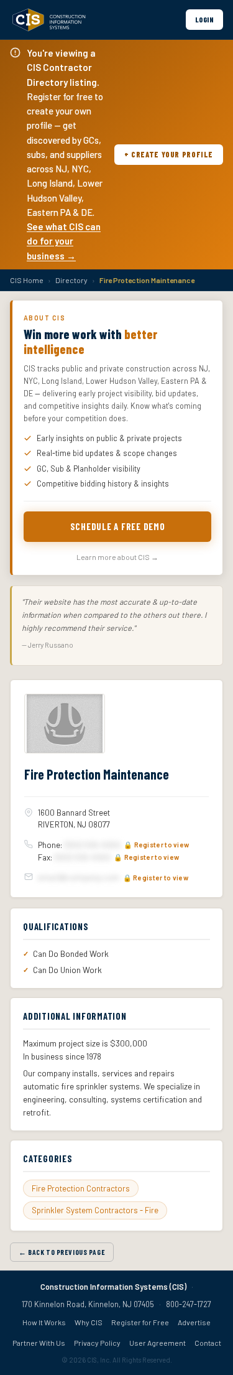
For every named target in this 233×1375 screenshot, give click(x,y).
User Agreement (157, 1342)
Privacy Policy (97, 1342)
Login (204, 19)
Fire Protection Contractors (81, 1188)
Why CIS (89, 1322)
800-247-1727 (188, 1304)
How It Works (44, 1322)
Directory (71, 280)
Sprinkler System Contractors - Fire (95, 1210)
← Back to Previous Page (62, 1251)
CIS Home (26, 280)
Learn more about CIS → (117, 556)
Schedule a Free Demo (117, 526)
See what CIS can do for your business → (64, 241)
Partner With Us (38, 1342)
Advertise (194, 1322)
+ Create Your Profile (168, 154)
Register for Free (140, 1322)
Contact (207, 1342)
